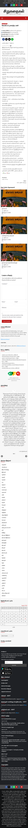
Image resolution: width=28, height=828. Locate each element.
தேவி (3, 562)
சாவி (3, 507)
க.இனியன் (5, 210)
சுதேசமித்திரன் (5, 515)
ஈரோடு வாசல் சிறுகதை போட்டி (8, 363)
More (22, 698)
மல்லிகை (3, 580)
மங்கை (3, 570)
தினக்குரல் (4, 540)
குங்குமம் (4, 499)
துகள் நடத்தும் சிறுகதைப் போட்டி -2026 (10, 358)
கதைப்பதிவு (9, 0)
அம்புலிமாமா (4, 467)
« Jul (13, 627)
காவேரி (3, 497)
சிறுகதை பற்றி (21, 0)
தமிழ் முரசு (4, 525)
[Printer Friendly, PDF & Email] (6, 173)
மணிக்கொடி (4, 575)
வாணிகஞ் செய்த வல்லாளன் (8, 235)
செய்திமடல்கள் (4, 683)
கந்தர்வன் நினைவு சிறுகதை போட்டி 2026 (10, 356)
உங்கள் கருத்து (17, 2)
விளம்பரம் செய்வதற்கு (5, 685)
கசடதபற (3, 487)
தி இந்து (3, 532)
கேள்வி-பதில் (15, 0)
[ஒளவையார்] (14, 198)
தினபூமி (3, 547)
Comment (5, 284)
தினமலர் (3, 550)
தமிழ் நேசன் (4, 522)
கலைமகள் (4, 492)
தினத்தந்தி (4, 542)
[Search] (26, 18)
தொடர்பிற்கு (23, 2)
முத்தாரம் (4, 583)
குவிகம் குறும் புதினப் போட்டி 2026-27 (10, 354)
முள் (6, 753)
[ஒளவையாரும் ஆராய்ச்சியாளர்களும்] (14, 252)
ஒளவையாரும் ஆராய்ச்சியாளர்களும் (9, 262)
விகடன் (3, 590)
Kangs (2, 735)
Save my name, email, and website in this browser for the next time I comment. (12, 316)
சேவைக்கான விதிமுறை (6, 688)
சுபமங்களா (4, 517)
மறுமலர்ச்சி (4, 578)
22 (21, 618)
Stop (14, 453)
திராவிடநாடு (4, 552)
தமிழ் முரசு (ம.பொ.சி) (6, 527)
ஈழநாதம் (3, 479)
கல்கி (3, 494)
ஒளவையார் (4, 208)
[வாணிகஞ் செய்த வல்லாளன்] (14, 225)
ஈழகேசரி (3, 474)
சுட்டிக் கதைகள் (4, 23)
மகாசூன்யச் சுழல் (10, 727)
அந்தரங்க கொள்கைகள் (6, 691)
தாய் (3, 530)
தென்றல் (3, 557)
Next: (21, 181)
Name (4, 301)
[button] (2, 18)
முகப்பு (5, 0)
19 (10, 618)
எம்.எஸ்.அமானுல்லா (14, 745)
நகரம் (14, 718)
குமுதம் (3, 502)
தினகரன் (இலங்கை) (6, 537)
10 (2, 616)
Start (13, 453)
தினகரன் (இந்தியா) (6, 535)
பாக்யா (3, 567)
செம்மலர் (3, 520)
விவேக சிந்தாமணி (5, 593)
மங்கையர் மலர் (5, 573)
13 (14, 616)
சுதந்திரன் (4, 512)
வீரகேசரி (3, 595)
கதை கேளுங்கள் (4, 680)
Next (26, 456)
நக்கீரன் (3, 565)
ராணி (3, 588)
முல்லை (3, 585)
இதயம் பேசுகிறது (5, 469)
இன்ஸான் (4, 472)
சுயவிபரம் (12, 2)
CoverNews (12, 825)
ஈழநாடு (3, 477)
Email (16, 301)
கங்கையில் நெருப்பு (10, 735)
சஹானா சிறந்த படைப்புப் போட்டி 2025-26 (10, 368)
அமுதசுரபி (4, 464)
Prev (2, 456)
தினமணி (4, 545)
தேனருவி (4, 560)
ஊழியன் (3, 484)
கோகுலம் (4, 504)
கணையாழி (4, 489)
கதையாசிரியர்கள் (6, 2)
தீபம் (3, 555)
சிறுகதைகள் (14, 11)
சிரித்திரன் (4, 510)
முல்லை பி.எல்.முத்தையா (15, 30)
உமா (2, 482)
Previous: (5, 178)
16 (25, 616)
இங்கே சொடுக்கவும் (5, 339)
